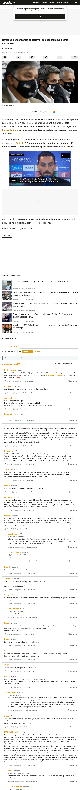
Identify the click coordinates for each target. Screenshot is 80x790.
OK (40, 16)
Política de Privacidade (38, 11)
